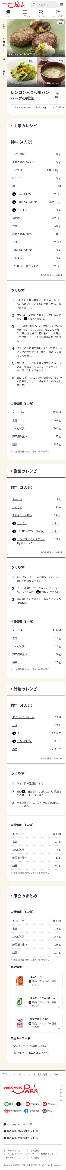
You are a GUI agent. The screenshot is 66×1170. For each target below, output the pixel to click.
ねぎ (14, 725)
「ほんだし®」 (24, 194)
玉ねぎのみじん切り (23, 162)
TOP (4, 1074)
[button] (44, 4)
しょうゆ (22, 523)
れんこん (17, 178)
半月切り (26, 581)
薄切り (32, 783)
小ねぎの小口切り (22, 234)
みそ (14, 749)
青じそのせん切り (22, 515)
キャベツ (17, 499)
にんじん (17, 507)
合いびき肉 (18, 154)
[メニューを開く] (61, 4)
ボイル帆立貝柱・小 (23, 717)
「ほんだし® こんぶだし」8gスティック (31, 541)
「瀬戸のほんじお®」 (28, 202)
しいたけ (17, 170)
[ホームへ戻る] (13, 4)
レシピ (17, 1074)
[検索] (34, 5)
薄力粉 (16, 218)
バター (16, 242)
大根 (14, 226)
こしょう (22, 210)
